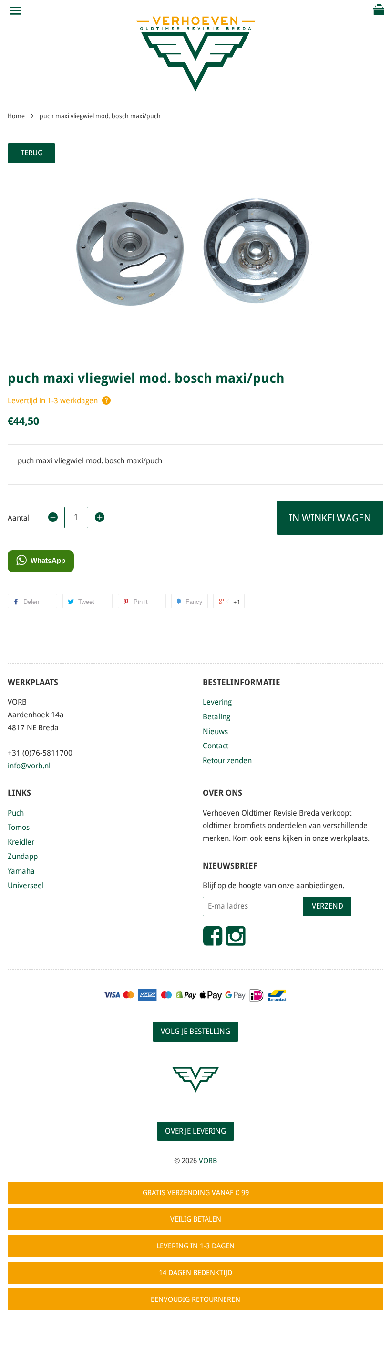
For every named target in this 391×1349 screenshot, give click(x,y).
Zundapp (23, 856)
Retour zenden (227, 760)
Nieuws (215, 731)
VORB (208, 1160)
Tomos (19, 827)
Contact (215, 745)
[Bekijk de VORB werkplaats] (195, 1100)
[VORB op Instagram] (235, 940)
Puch (16, 813)
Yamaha (21, 871)
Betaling (216, 716)
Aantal (19, 517)
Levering (217, 701)
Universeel (26, 885)
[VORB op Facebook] (212, 940)
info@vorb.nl (29, 765)
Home (16, 116)
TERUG (32, 152)
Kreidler (21, 842)
